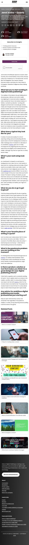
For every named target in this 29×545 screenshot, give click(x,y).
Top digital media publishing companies (12, 507)
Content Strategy (9, 9)
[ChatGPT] (11, 25)
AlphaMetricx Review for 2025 (10, 526)
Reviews (4, 502)
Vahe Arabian (8, 32)
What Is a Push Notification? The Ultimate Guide (14, 415)
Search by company (7, 492)
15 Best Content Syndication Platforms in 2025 (14, 524)
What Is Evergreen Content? (9, 432)
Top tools (4, 505)
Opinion (4, 509)
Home (2, 9)
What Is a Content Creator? (9, 324)
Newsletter (5, 485)
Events (3, 500)
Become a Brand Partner (11, 474)
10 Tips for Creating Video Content (10, 342)
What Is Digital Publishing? (9, 518)
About (3, 480)
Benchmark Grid (6, 511)
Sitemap (4, 490)
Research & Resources (8, 503)
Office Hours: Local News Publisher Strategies (13, 450)
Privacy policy (5, 487)
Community (5, 483)
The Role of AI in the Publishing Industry (12, 520)
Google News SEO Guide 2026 (9, 522)
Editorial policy (6, 489)
